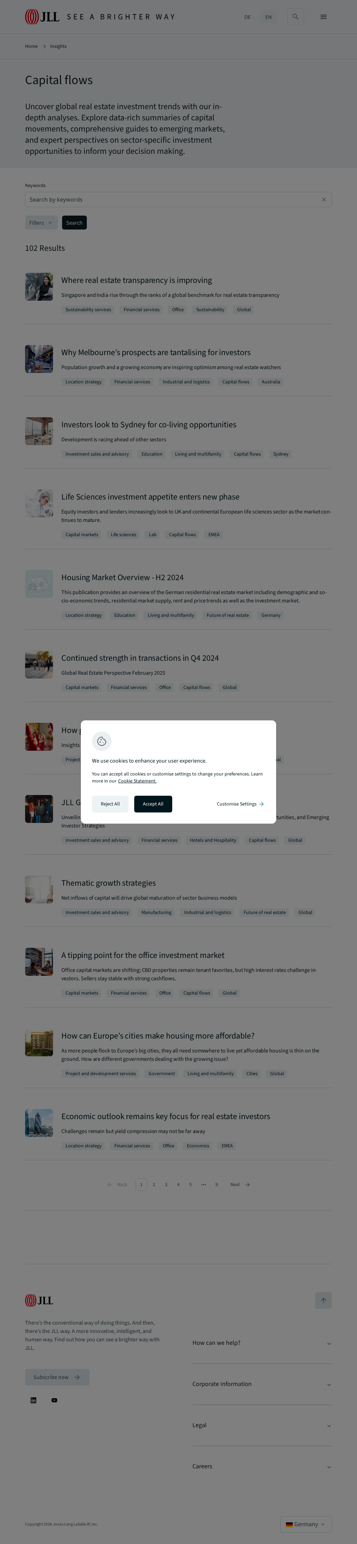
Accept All (153, 804)
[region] (178, 772)
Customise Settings (241, 804)
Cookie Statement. (137, 781)
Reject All (110, 804)
